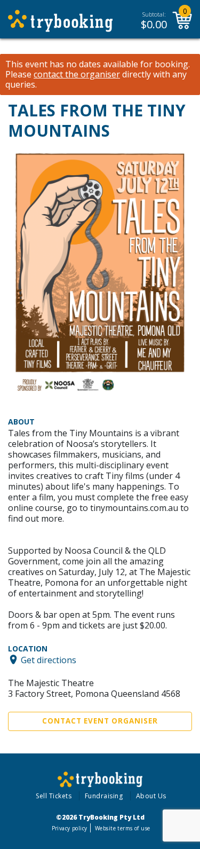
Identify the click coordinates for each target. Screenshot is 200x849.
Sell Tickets (53, 795)
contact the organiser (77, 74)
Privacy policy (69, 828)
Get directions (48, 659)
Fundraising (104, 795)
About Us (151, 795)
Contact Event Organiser (100, 721)
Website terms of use (122, 828)
